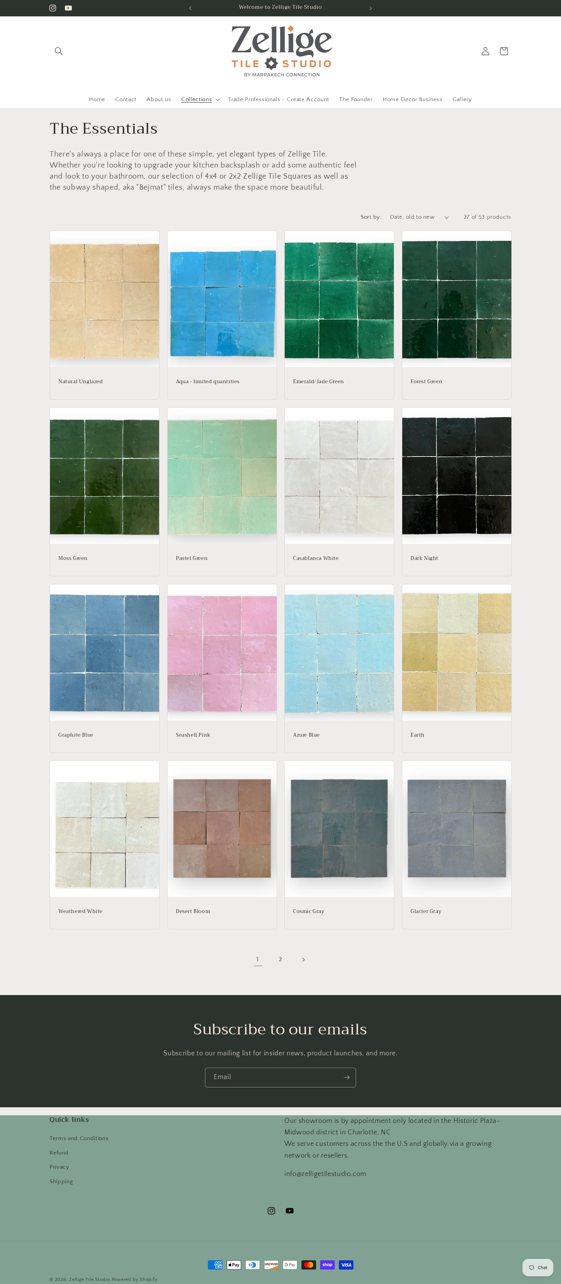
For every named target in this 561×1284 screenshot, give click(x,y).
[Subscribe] (346, 1077)
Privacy (59, 1167)
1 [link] (257, 959)
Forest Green (426, 382)
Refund (59, 1153)
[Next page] (303, 959)
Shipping (61, 1181)
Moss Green (73, 558)
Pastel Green (192, 558)
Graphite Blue (76, 735)
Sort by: (371, 217)
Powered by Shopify (135, 1279)
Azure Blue (306, 735)
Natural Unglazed (80, 382)
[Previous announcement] (190, 8)
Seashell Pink (193, 735)
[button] (59, 51)
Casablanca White (316, 558)
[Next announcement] (371, 8)
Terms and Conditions (79, 1138)
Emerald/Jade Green (318, 382)
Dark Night (424, 558)
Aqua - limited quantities (208, 382)
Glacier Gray (426, 911)
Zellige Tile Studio (89, 1279)
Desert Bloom (193, 911)
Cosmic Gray (308, 911)
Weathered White (80, 911)
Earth (418, 735)
